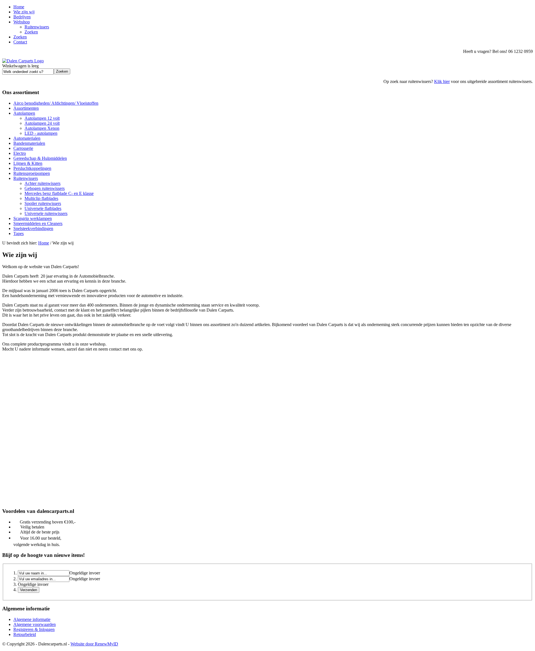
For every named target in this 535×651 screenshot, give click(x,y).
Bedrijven (22, 16)
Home (18, 6)
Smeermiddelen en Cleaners (37, 223)
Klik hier (442, 81)
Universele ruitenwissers (46, 213)
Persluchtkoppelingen (32, 168)
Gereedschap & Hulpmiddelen (40, 158)
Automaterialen (26, 138)
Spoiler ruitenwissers (43, 203)
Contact (20, 42)
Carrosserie (23, 148)
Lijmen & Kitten (27, 163)
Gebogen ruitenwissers (45, 188)
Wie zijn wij (24, 11)
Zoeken (31, 32)
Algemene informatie (31, 619)
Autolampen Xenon (42, 128)
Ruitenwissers (37, 27)
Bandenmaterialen (29, 143)
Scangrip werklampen (32, 218)
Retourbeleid (24, 634)
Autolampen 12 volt (42, 118)
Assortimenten (26, 108)
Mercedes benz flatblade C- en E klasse (59, 193)
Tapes (18, 233)
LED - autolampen (41, 133)
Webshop (21, 21)
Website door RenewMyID (94, 644)
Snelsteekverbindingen (33, 228)
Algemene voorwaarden (34, 624)
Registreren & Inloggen (34, 629)
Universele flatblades (43, 208)
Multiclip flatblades (41, 198)
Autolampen (24, 113)
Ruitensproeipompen (31, 173)
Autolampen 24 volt (42, 123)
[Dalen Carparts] (23, 60)
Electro (19, 153)
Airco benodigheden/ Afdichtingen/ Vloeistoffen (55, 103)
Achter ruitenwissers (42, 183)
